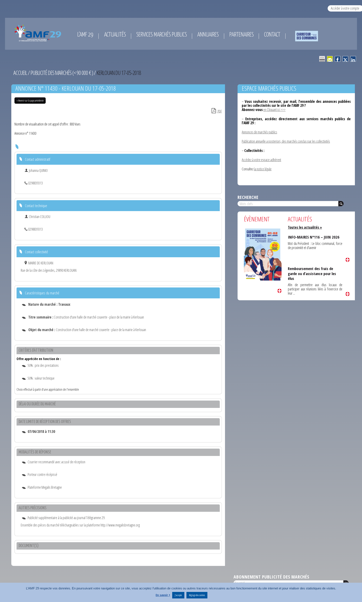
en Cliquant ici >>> (274, 109)
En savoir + (163, 595)
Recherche (248, 197)
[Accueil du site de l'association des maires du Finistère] (38, 33)
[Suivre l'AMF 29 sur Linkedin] (353, 58)
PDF (219, 111)
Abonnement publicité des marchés (271, 577)
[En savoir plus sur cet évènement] (263, 254)
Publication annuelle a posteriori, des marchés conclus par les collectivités (286, 141)
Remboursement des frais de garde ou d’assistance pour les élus (312, 273)
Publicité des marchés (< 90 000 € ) (62, 73)
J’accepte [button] (178, 595)
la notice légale (263, 168)
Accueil (20, 73)
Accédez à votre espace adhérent (261, 159)
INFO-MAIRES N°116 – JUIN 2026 (313, 237)
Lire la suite (279, 291)
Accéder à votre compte (345, 8)
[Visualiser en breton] (322, 58)
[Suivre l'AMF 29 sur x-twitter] (345, 58)
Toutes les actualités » (305, 227)
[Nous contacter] (329, 58)
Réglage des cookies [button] (197, 595)
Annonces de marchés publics (259, 132)
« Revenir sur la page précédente (30, 100)
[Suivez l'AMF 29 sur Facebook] (337, 58)
